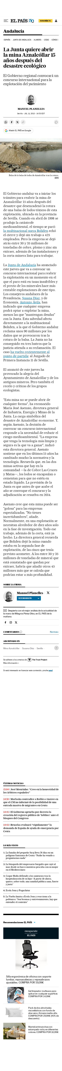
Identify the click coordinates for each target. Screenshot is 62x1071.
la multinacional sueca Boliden (25, 231)
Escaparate (31, 933)
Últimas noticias (13, 783)
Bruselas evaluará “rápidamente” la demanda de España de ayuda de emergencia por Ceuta (31, 828)
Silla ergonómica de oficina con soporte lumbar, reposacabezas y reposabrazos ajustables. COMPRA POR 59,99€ (28, 979)
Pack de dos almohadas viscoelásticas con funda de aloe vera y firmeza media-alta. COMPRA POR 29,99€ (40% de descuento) (43, 1013)
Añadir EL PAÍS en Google (20, 130)
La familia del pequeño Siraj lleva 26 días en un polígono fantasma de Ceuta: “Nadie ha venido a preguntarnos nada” (30, 855)
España (7, 40)
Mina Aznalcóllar (11, 648)
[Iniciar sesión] (56, 20)
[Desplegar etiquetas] (56, 648)
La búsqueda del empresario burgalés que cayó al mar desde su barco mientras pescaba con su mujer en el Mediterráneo (32, 867)
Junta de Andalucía (22, 40)
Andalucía (13, 31)
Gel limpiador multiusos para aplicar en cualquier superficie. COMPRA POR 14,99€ (43, 994)
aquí (51, 670)
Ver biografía (25, 598)
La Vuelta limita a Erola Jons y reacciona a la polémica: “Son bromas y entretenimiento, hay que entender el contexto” (31, 899)
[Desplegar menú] (6, 20)
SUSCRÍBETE (45, 21)
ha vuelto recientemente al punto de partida (26, 354)
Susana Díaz (31, 298)
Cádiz (46, 40)
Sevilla (40, 648)
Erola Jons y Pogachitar (18, 890)
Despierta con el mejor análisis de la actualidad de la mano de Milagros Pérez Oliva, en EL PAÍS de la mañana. (30, 613)
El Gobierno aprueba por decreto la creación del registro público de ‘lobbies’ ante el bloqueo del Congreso (31, 815)
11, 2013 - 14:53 (34, 114)
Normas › (54, 632)
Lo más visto (10, 845)
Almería (37, 40)
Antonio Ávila (30, 302)
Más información (10, 663)
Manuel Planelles (31, 108)
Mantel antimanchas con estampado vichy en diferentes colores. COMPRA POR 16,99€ (43, 1029)
